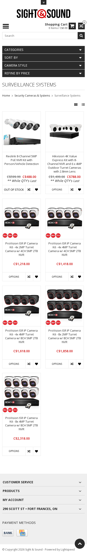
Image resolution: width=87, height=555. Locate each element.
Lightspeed (68, 549)
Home (6, 95)
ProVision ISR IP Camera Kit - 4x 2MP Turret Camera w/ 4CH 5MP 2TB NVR (21, 249)
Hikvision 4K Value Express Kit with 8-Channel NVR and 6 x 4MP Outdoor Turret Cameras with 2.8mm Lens (64, 163)
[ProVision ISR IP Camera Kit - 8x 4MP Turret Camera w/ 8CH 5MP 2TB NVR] (21, 375)
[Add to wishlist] (37, 189)
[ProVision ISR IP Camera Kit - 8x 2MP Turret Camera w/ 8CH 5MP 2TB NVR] (65, 288)
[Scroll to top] (80, 544)
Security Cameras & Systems (32, 95)
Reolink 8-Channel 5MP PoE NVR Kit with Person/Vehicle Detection (21, 160)
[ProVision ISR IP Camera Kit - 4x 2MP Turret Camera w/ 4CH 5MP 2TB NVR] (21, 201)
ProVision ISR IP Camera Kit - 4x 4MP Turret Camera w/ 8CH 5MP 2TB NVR (21, 336)
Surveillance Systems (67, 95)
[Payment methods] (8, 532)
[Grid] (76, 104)
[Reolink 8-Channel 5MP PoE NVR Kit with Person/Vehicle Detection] (21, 114)
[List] (83, 104)
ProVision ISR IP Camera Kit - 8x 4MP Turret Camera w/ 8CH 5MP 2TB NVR (21, 423)
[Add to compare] (29, 189)
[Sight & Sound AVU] (43, 13)
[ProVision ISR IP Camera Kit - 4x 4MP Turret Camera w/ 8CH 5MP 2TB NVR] (21, 288)
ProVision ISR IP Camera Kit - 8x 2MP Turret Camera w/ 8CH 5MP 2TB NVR (64, 336)
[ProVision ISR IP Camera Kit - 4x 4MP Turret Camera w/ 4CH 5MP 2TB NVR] (65, 201)
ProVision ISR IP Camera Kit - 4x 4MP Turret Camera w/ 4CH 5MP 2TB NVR (64, 249)
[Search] (81, 35)
